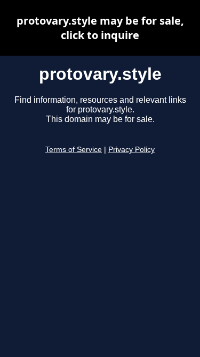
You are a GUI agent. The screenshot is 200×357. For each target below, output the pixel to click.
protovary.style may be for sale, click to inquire (100, 27)
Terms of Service (73, 150)
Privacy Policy (131, 150)
